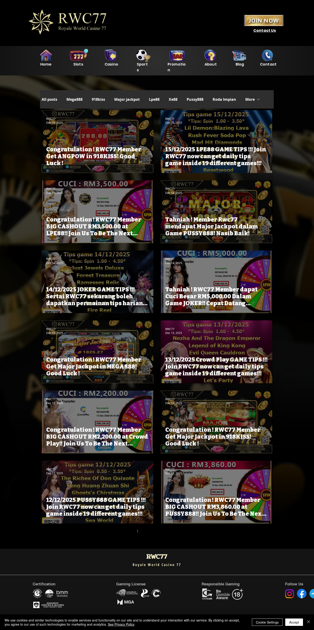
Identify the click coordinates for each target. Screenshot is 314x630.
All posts (49, 99)
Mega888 (74, 99)
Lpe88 (154, 99)
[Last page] (195, 531)
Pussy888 (195, 99)
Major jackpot (127, 99)
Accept (294, 622)
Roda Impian (224, 99)
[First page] (118, 531)
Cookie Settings (267, 622)
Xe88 (173, 99)
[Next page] (186, 531)
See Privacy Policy (121, 624)
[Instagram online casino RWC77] (289, 594)
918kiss (98, 99)
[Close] (308, 622)
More (250, 99)
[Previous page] (128, 531)
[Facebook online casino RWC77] (301, 593)
